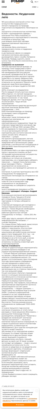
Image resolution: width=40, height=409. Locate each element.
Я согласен (20, 405)
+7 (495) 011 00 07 (8, 386)
